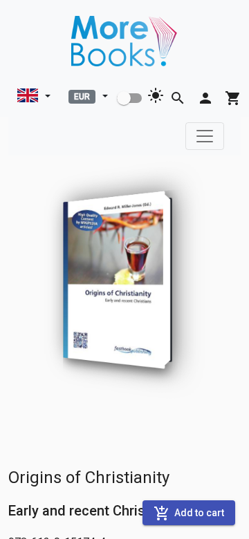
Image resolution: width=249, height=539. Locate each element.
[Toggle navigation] (204, 136)
